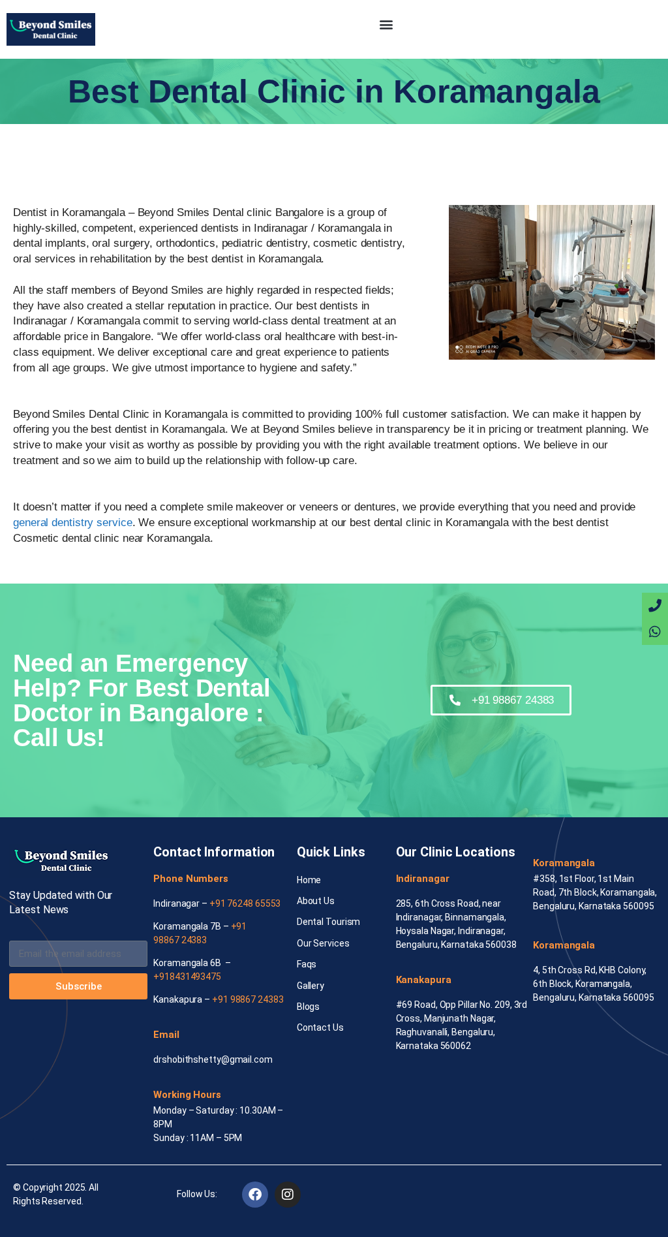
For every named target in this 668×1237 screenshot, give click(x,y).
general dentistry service (72, 522)
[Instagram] (288, 1195)
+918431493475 (187, 976)
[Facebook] (255, 1195)
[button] (386, 24)
